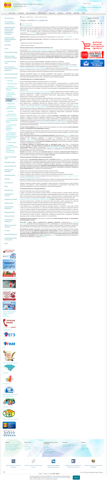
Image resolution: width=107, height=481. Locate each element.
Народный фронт (7, 289)
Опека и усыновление (26, 25)
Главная (23, 17)
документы (43, 236)
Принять (76, 477)
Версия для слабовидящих (91, 7)
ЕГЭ (4, 339)
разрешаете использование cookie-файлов (56, 477)
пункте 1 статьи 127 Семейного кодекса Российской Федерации (51, 121)
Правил (68, 135)
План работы (6, 383)
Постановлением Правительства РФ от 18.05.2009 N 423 (42, 50)
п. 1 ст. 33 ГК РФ (67, 36)
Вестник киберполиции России (10, 278)
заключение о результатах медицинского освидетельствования (35, 91)
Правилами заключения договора (54, 147)
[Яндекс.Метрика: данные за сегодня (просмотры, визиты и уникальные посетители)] (8, 472)
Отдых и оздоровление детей (10, 419)
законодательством (30, 139)
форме (53, 235)
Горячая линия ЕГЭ (7, 329)
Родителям (5, 406)
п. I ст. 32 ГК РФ (32, 33)
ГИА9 (4, 347)
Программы (5, 372)
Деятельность (30, 17)
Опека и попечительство (41, 17)
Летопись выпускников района (10, 363)
